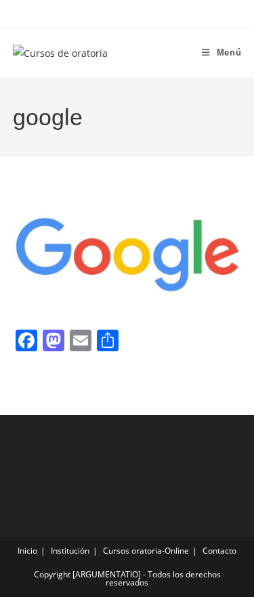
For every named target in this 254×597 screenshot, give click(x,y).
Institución (70, 550)
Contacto (219, 550)
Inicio (27, 550)
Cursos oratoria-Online (146, 550)
